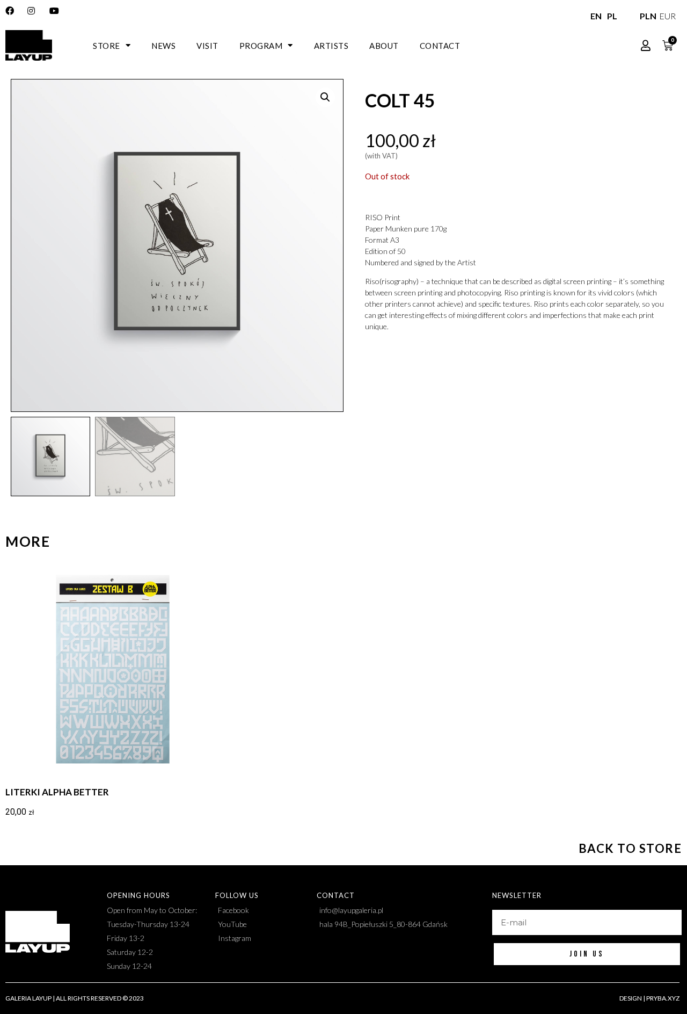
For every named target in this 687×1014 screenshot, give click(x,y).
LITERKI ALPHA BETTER (57, 792)
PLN (647, 16)
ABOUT (384, 45)
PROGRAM (261, 45)
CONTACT (440, 45)
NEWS (163, 45)
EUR (666, 16)
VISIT (207, 45)
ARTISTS (331, 45)
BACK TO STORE (630, 848)
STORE (106, 45)
